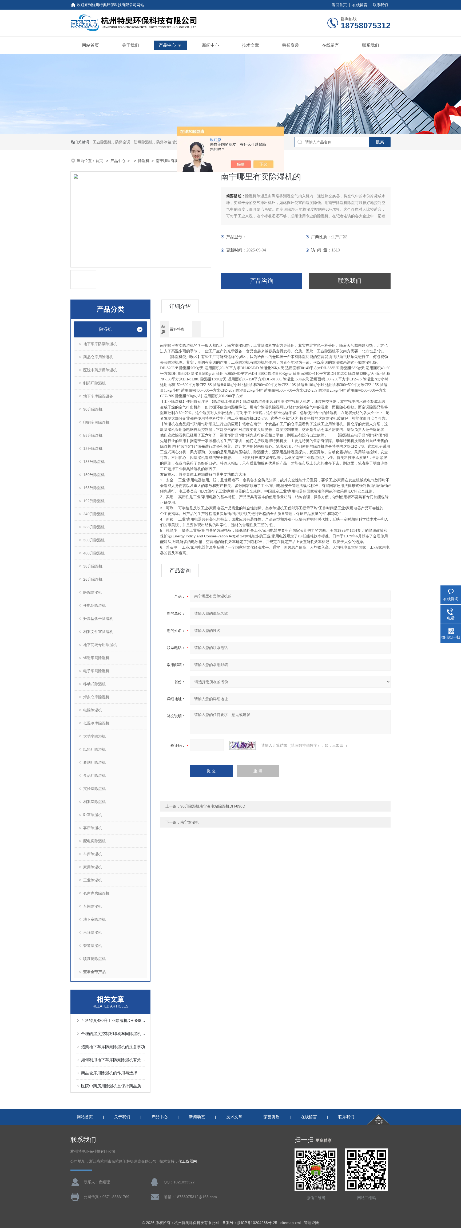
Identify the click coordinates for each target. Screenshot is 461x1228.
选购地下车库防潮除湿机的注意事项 (113, 1046)
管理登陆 (311, 1223)
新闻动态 (197, 1117)
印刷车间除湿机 (96, 422)
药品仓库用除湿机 (98, 357)
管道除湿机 (92, 945)
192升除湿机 (94, 501)
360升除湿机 (94, 540)
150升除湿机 (94, 475)
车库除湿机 (92, 854)
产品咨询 (261, 280)
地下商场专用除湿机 (100, 645)
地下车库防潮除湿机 (100, 344)
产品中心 (167, 45)
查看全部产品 (94, 972)
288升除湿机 (94, 527)
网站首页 (90, 45)
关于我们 (130, 45)
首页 (100, 161)
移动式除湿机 (94, 684)
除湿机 (143, 161)
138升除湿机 (94, 461)
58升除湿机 (92, 435)
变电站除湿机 (94, 605)
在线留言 (359, 5)
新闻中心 (210, 45)
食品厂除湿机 (94, 775)
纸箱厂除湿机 (94, 749)
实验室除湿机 (94, 788)
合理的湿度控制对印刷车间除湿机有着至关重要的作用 (113, 1033)
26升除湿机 (92, 579)
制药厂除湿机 (94, 383)
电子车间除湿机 (96, 671)
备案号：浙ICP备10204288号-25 (249, 1223)
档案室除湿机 (94, 802)
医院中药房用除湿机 (100, 370)
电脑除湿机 (92, 710)
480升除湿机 (94, 553)
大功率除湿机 (94, 736)
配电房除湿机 (94, 841)
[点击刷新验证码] (242, 745)
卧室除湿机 (92, 815)
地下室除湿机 (94, 919)
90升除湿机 (92, 409)
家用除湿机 (92, 867)
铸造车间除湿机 (96, 658)
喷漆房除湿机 (94, 959)
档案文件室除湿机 (98, 631)
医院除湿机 (92, 592)
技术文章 (250, 45)
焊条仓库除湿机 (96, 697)
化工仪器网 (187, 1161)
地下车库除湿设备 (98, 396)
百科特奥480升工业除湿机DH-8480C (113, 1020)
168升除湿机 (94, 488)
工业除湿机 (92, 880)
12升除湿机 (92, 448)
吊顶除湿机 (92, 932)
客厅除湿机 (92, 828)
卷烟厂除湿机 (94, 762)
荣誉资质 (290, 45)
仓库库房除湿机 (96, 893)
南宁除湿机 (189, 822)
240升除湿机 (94, 514)
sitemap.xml (290, 1223)
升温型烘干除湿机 (98, 618)
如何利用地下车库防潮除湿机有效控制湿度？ (113, 1059)
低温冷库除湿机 (96, 723)
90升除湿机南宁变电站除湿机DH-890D (212, 806)
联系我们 (380, 5)
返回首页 (339, 5)
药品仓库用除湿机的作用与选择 (109, 1072)
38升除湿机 (92, 566)
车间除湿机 (92, 906)
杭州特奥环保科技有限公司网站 (118, 5)
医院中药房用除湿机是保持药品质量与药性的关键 (113, 1086)
